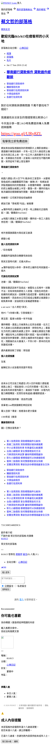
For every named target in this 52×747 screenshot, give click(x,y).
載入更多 (5, 572)
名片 (9, 60)
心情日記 (23, 48)
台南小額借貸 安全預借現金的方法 (23, 451)
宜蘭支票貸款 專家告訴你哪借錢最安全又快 (28, 464)
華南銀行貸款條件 (15, 84)
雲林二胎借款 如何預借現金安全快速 (25, 461)
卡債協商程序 (13, 94)
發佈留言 (5, 589)
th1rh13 (4, 538)
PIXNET (13, 705)
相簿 (9, 53)
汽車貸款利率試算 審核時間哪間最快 (25, 454)
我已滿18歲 (6, 741)
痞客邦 (19, 554)
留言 (25, 554)
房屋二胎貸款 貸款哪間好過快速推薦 (25, 444)
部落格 (10, 57)
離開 (16, 741)
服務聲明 (30, 708)
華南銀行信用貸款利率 (18, 90)
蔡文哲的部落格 (16, 21)
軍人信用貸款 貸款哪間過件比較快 (23, 441)
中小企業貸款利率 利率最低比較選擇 (25, 448)
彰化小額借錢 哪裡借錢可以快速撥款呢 (26, 458)
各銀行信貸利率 (14, 97)
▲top (3, 567)
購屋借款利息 (13, 87)
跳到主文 (5, 29)
